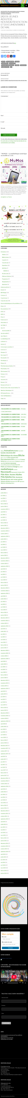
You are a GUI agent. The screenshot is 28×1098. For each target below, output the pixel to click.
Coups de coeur (4, 300)
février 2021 (3, 645)
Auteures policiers (5, 287)
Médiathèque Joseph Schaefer (6, 958)
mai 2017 (3, 764)
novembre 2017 (4, 748)
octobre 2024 (4, 533)
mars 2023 (3, 579)
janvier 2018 (4, 742)
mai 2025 (3, 517)
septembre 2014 (4, 851)
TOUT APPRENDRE (5, 395)
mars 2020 (3, 672)
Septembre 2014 (14, 481)
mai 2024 (3, 544)
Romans (22, 11)
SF (18, 481)
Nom (2, 115)
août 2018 (3, 723)
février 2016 (3, 805)
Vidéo (2, 398)
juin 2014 (3, 859)
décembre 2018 (4, 713)
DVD (2, 311)
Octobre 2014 (20, 472)
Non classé (3, 355)
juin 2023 (3, 571)
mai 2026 (3, 498)
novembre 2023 (4, 560)
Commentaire (5, 96)
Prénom (3, 1005)
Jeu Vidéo (3, 325)
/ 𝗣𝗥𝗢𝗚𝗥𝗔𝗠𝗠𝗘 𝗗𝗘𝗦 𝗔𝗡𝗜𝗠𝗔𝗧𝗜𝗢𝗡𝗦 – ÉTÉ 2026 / (13, 409)
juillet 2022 (3, 598)
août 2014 (3, 854)
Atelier (16, 451)
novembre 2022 (4, 590)
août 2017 (3, 756)
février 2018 (3, 740)
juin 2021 (3, 634)
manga (15, 467)
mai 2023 (3, 574)
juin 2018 (3, 729)
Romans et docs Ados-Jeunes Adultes (10, 12)
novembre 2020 (4, 653)
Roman (17, 65)
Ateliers (4, 254)
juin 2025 (3, 514)
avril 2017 (3, 767)
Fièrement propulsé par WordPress (7, 1096)
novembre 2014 (4, 846)
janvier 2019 (4, 710)
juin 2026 (3, 495)
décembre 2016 (4, 778)
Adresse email (5, 997)
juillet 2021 (3, 631)
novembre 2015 (4, 813)
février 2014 (3, 870)
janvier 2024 (4, 555)
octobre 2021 (4, 623)
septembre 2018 (4, 721)
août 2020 (3, 661)
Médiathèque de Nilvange (7, 1039)
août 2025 (3, 511)
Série (13, 483)
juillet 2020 (3, 664)
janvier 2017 (4, 775)
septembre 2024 (4, 536)
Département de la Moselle (7, 1037)
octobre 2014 (4, 848)
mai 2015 (3, 829)
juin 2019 (3, 696)
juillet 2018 (3, 726)
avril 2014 (3, 865)
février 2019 (3, 707)
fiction (2, 461)
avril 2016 (3, 800)
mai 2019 (3, 699)
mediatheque (5, 63)
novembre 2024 (4, 530)
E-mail (3, 122)
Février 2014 (9, 461)
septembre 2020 (4, 658)
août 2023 (3, 569)
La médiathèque (4, 338)
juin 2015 (3, 827)
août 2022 (3, 596)
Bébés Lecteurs (5, 257)
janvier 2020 (4, 677)
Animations (3, 251)
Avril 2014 (21, 450)
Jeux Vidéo (3, 336)
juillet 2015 (3, 824)
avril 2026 (3, 501)
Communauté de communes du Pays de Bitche (11, 1035)
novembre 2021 (4, 620)
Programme (5, 279)
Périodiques (3, 360)
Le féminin (3, 341)
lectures (2, 344)
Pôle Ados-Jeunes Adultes (8, 65)
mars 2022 (3, 609)
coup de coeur (14, 457)
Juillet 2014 (22, 461)
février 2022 (3, 612)
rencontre (3, 379)
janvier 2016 (4, 808)
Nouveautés (4, 11)
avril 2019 (3, 702)
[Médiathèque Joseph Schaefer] (1, 959)
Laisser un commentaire (19, 30)
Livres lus (3, 349)
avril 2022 (3, 607)
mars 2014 (3, 867)
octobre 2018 (4, 718)
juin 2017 (3, 761)
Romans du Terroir (5, 385)
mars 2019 (3, 704)
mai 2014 (3, 862)
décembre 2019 (4, 680)
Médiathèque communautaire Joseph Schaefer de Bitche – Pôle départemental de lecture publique (11, 5)
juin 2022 (3, 601)
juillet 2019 (3, 694)
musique (15, 469)
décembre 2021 (4, 617)
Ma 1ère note (5, 273)
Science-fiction (5, 481)
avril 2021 (3, 639)
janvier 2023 (4, 585)
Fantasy (23, 459)
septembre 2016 (4, 786)
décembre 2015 (4, 810)
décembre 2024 (4, 528)
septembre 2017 (4, 753)
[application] (14, 976)
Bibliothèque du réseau (9, 455)
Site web (3, 128)
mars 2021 (3, 642)
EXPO (2, 314)
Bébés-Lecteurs (3, 457)
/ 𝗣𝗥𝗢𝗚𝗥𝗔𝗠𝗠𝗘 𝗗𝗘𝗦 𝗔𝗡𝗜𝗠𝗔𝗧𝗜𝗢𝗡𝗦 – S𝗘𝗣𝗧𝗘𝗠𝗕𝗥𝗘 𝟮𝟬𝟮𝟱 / (11, 439)
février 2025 (3, 522)
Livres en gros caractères (6, 347)
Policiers (3, 374)
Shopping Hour (5, 281)
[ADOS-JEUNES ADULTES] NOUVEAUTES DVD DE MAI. (14, 79)
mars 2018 (3, 737)
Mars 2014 (20, 466)
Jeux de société (5, 330)
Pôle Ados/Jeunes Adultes (13, 11)
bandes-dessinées (7, 453)
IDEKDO (5, 270)
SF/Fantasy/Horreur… (6, 393)
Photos (2, 363)
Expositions (4, 265)
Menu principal (26, 5)
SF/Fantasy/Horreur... (6, 13)
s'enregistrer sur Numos (6, 197)
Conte (8, 457)
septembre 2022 (4, 593)
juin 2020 (3, 666)
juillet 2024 (3, 539)
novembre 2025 (4, 509)
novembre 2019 (4, 683)
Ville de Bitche (4, 1036)
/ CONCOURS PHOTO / (6, 411)
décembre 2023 (4, 558)
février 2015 (3, 838)
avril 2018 (3, 734)
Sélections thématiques (6, 390)
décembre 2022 (4, 588)
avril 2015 (3, 832)
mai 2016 (3, 797)
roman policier (18, 479)
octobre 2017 (4, 751)
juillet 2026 (3, 492)
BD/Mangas (3, 292)
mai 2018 (17, 61)
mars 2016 (3, 802)
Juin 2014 (3, 463)
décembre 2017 (4, 745)
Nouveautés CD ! (5, 74)
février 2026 (3, 503)
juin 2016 (3, 794)
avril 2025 (3, 520)
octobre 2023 (4, 563)
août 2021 (3, 628)
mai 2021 (3, 636)
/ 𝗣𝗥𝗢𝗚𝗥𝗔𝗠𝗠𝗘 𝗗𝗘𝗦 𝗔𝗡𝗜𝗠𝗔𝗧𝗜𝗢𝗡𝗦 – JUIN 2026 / (13, 414)
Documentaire (10, 61)
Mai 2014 (17, 464)
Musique (3, 352)
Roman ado (23, 65)
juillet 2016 (3, 791)
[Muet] (23, 983)
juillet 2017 (3, 759)
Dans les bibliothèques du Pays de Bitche (10, 303)
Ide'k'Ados (4, 268)
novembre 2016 (4, 780)
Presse (2, 376)
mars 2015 (3, 835)
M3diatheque (9, 30)
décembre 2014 (17, 459)
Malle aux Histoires (6, 276)
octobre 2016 (4, 783)
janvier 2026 (4, 506)
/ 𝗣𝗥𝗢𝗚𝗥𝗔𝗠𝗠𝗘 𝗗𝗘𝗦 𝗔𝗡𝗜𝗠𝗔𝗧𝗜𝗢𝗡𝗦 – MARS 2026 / (14, 423)
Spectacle (22, 481)
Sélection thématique (6, 483)
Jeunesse (17, 461)
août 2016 (3, 789)
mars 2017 (3, 770)
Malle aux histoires (7, 466)
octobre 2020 (4, 655)
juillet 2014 (3, 857)
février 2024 (3, 552)
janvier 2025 (4, 525)
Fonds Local (3, 319)
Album (2, 450)
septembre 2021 (4, 626)
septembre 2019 (4, 688)
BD (14, 453)
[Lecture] (2, 983)
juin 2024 (3, 541)
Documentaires (4, 308)
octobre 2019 (4, 685)
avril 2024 (3, 547)
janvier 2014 (4, 873)
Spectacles (4, 284)
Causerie (4, 260)
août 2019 (3, 691)
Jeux (2, 328)
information (3, 322)
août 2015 (3, 821)
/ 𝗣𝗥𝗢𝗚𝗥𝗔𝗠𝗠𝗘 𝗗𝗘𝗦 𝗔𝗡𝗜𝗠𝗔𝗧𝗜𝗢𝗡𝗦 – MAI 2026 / (13, 417)
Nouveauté (12, 63)
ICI (15, 43)
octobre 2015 (4, 816)
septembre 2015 (4, 819)
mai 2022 (3, 604)
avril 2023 (3, 577)
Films (2, 317)
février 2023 (3, 582)
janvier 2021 (4, 647)
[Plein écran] (25, 983)
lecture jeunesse (11, 463)
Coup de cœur (5, 262)
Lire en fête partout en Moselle (8, 464)
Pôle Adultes (4, 368)
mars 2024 (3, 550)
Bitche (3, 61)
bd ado (2, 289)
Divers (2, 306)
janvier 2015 (4, 840)
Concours (3, 295)
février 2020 (3, 675)
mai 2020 (3, 669)
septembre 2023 (4, 566)
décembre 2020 (4, 650)
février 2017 (3, 772)
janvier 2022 (4, 615)
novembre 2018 (4, 715)
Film (5, 461)
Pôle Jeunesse (4, 371)
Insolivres (13, 461)
